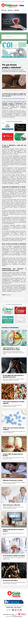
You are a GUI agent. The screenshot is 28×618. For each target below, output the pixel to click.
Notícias (3, 10)
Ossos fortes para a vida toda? (11, 505)
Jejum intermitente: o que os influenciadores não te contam (11, 348)
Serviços (10, 10)
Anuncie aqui (9, 607)
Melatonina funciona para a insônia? (13, 480)
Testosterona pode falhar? (10, 580)
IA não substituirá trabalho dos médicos (14, 555)
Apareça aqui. (22, 1)
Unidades (16, 10)
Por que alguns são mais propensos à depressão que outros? (13, 376)
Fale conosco (17, 607)
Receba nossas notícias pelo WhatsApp (14, 98)
